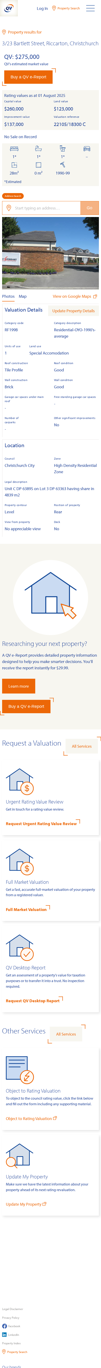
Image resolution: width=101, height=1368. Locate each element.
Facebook (14, 1326)
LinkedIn (13, 1335)
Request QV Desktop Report (33, 1000)
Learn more (18, 686)
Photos (8, 296)
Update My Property (23, 1204)
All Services (82, 746)
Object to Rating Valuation (29, 1118)
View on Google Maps (72, 296)
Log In (42, 8)
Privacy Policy (10, 1317)
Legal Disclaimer (12, 1309)
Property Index (11, 1343)
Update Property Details (73, 310)
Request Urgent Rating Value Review (41, 823)
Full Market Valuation (26, 909)
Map (23, 296)
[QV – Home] (9, 8)
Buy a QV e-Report (28, 77)
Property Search (17, 1352)
